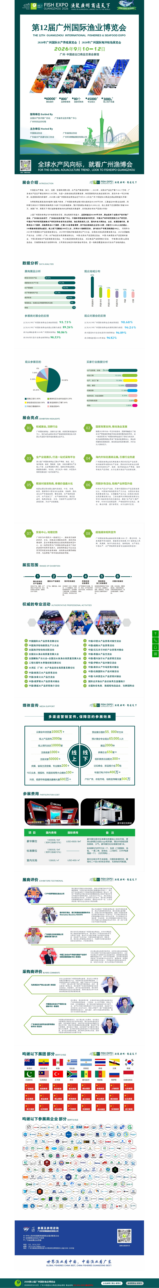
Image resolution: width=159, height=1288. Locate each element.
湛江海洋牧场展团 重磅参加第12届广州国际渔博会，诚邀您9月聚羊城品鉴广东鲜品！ (79, 1271)
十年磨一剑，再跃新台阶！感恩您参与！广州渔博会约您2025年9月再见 (35, 1273)
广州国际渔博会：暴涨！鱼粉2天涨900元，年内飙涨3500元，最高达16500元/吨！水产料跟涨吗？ (123, 1276)
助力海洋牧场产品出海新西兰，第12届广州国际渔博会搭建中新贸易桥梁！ (123, 1271)
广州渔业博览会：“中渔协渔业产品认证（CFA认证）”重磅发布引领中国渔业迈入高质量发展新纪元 (123, 1275)
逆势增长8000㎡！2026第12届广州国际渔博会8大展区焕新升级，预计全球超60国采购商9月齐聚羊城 (36, 1276)
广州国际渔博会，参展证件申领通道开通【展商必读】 (74, 1275)
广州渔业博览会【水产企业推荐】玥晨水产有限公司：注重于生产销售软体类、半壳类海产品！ (79, 1276)
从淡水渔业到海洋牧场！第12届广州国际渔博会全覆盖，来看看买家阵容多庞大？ (36, 1275)
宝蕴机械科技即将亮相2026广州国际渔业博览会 (72, 1273)
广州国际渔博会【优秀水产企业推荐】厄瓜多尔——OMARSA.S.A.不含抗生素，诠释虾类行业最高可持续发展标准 (123, 1273)
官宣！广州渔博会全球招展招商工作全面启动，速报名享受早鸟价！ (34, 1271)
